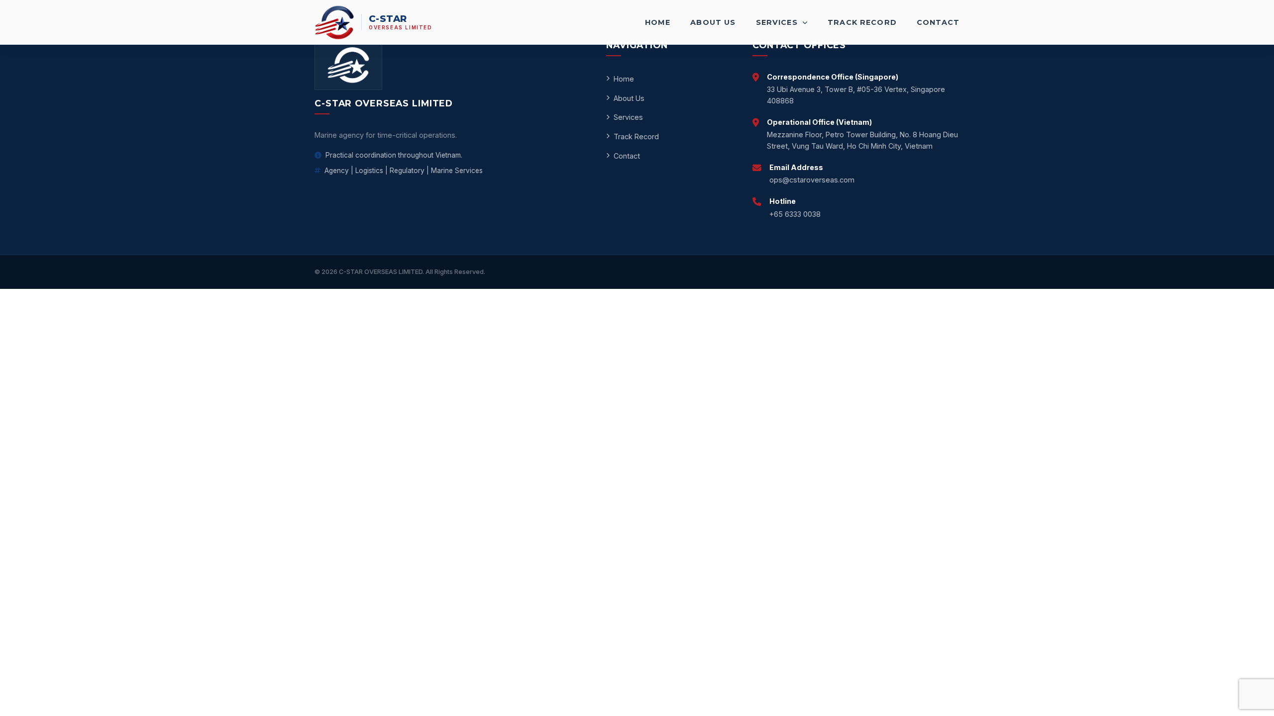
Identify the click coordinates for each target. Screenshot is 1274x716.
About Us (713, 22)
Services (778, 22)
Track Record (862, 22)
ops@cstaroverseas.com (811, 180)
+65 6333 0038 (795, 214)
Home (658, 22)
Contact (938, 22)
